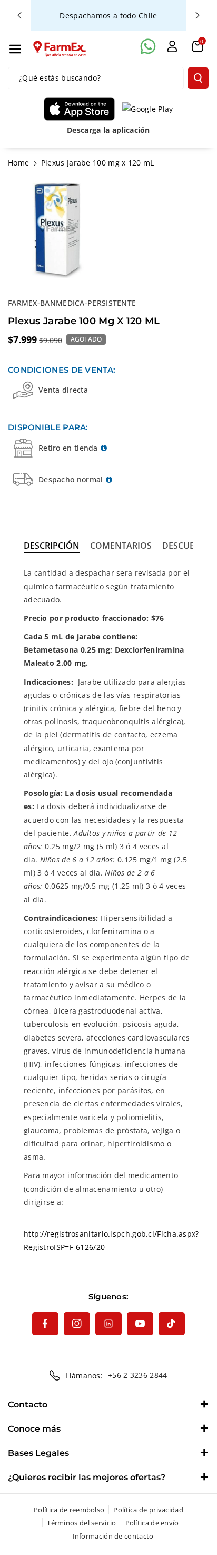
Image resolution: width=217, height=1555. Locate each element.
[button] (15, 49)
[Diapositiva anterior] (19, 15)
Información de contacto (113, 1536)
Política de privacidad (148, 1509)
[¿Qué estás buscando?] (198, 78)
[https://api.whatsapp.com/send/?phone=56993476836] (148, 46)
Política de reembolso (69, 1509)
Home (18, 163)
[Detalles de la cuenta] (172, 46)
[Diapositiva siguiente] (197, 15)
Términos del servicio (81, 1523)
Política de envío (152, 1523)
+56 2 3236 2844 (137, 1375)
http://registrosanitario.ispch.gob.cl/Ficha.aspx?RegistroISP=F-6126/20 (111, 1240)
